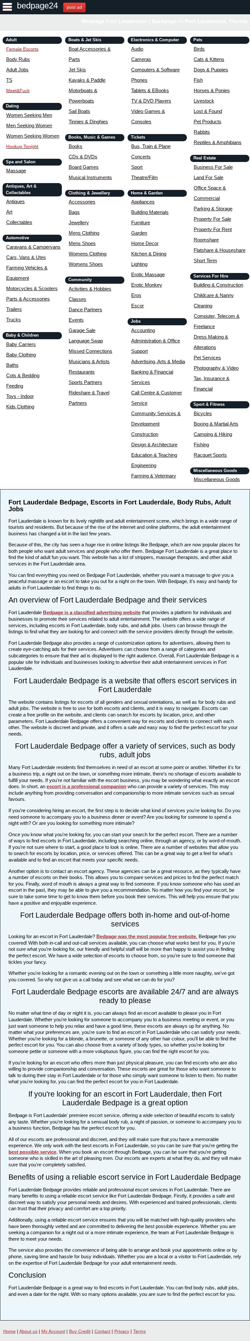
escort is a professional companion (86, 786)
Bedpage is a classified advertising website (92, 612)
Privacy (121, 1331)
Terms (139, 1331)
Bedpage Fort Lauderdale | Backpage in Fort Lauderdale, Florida (164, 21)
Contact (102, 1331)
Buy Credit (79, 1331)
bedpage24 (37, 5)
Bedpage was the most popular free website (146, 936)
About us (28, 1331)
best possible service (32, 1152)
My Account (53, 1331)
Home (9, 1331)
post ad (74, 7)
